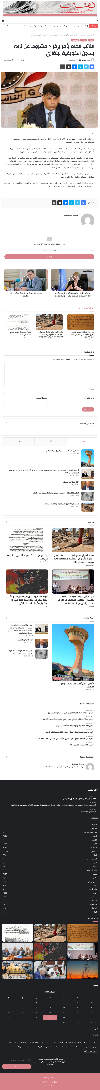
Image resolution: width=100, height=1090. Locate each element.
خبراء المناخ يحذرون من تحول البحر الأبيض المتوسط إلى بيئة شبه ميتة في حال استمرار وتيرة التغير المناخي (52, 26)
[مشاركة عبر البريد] (68, 66)
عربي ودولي (92, 882)
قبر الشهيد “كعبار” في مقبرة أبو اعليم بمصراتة (62, 503)
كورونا (94, 908)
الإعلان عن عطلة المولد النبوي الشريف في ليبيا (21, 333)
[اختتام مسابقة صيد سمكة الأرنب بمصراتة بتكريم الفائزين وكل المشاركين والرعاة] (17, 970)
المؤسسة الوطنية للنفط (73, 1042)
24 (64, 1017)
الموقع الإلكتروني (42, 398)
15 (91, 1012)
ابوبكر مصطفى (85, 60)
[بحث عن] (97, 20)
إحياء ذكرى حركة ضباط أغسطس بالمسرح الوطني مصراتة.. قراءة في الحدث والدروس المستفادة (75, 600)
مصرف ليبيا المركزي (90, 1051)
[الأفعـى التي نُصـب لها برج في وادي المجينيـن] (87, 458)
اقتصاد (94, 836)
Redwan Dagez (78, 764)
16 (77, 1012)
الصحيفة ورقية (91, 859)
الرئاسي (94, 1042)
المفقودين (23, 1042)
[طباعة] (62, 66)
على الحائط (93, 889)
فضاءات (94, 897)
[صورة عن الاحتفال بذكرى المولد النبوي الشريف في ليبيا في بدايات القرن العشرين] (80, 322)
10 (64, 1007)
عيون (95, 893)
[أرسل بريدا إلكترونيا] (80, 60)
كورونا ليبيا (38, 1047)
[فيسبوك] (92, 66)
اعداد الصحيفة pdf (90, 832)
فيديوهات (93, 904)
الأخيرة (50, 441)
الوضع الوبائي (85, 1047)
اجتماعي (94, 828)
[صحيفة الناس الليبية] (50, 9)
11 (50, 1007)
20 (22, 1012)
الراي (95, 855)
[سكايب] (80, 66)
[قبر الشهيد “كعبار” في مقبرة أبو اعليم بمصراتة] (87, 507)
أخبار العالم (93, 825)
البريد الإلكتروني (88, 398)
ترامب (76, 1047)
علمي (95, 885)
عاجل (95, 878)
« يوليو (96, 1029)
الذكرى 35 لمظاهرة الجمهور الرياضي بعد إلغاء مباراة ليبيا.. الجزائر (56, 493)
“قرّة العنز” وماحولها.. (71, 482)
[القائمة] (3, 20)
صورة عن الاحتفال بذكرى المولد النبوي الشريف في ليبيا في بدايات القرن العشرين (82, 334)
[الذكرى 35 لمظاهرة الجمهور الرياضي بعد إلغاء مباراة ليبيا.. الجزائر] (87, 496)
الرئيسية (90, 35)
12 (36, 1007)
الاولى (83, 40)
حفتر (69, 1047)
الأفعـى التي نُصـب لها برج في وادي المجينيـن (62, 450)
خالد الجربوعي (91, 870)
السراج (86, 1042)
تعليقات (18, 441)
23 (78, 1017)
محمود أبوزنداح (21, 1047)
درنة (63, 1047)
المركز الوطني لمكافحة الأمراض (39, 1042)
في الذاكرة (93, 901)
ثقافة (95, 866)
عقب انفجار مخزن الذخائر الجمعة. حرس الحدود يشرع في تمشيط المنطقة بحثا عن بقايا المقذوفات (51, 334)
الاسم (91, 389)
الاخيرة (94, 840)
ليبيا (95, 912)
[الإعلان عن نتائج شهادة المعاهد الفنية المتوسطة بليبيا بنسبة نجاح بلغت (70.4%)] (17, 951)
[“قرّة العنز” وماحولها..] (87, 485)
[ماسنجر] (74, 66)
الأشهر (82, 441)
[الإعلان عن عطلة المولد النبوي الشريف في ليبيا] (18, 322)
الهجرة (95, 1047)
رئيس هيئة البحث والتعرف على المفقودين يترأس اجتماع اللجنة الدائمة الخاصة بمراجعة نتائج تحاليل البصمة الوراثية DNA (43, 472)
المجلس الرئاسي (57, 1042)
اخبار (77, 35)
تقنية (95, 863)
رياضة (94, 874)
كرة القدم (56, 1047)
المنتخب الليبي (11, 1042)
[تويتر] (86, 66)
